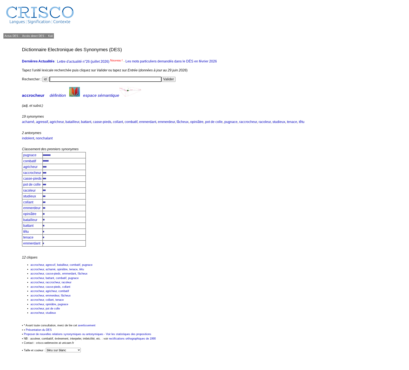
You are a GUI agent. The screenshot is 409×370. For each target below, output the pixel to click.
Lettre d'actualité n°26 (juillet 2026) (90, 61)
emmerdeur (166, 122)
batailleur (72, 122)
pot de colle (214, 122)
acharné (28, 122)
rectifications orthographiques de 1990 (132, 338)
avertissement (86, 325)
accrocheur (33, 95)
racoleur (265, 122)
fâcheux (183, 122)
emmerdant (147, 122)
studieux (278, 122)
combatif (131, 122)
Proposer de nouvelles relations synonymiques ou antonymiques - (65, 334)
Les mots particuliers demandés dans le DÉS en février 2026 (171, 61)
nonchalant (44, 138)
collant (118, 122)
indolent (28, 138)
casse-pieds (102, 122)
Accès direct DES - (34, 36)
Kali (50, 36)
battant (86, 122)
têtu (301, 122)
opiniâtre (196, 122)
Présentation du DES (39, 329)
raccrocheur (248, 122)
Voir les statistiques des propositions (128, 334)
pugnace (231, 122)
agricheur (57, 122)
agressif (42, 122)
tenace (292, 122)
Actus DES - (12, 36)
